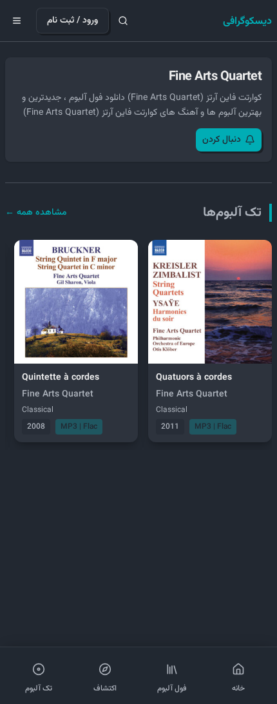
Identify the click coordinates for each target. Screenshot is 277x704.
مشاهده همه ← (36, 212)
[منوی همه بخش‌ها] (16, 20)
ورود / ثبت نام (72, 21)
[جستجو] (123, 20)
